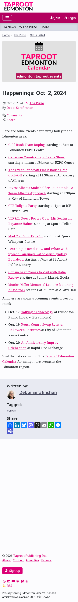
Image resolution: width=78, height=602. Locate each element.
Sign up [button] (14, 571)
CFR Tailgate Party (22, 205)
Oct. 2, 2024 (37, 35)
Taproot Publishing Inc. (30, 556)
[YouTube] (13, 581)
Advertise (32, 560)
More (45, 27)
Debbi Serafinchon (20, 108)
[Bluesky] (22, 581)
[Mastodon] (18, 581)
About (6, 560)
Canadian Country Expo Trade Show (36, 157)
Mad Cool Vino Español (25, 236)
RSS (9, 586)
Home (6, 35)
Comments (14, 115)
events (11, 411)
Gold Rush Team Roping (26, 144)
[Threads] (27, 581)
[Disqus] (39, 495)
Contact (18, 560)
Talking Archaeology (37, 312)
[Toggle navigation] (7, 18)
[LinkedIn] (9, 581)
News (12, 27)
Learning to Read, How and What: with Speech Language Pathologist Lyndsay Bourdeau (38, 253)
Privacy (46, 560)
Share (11, 120)
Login (71, 18)
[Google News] (4, 581)
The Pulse (30, 27)
